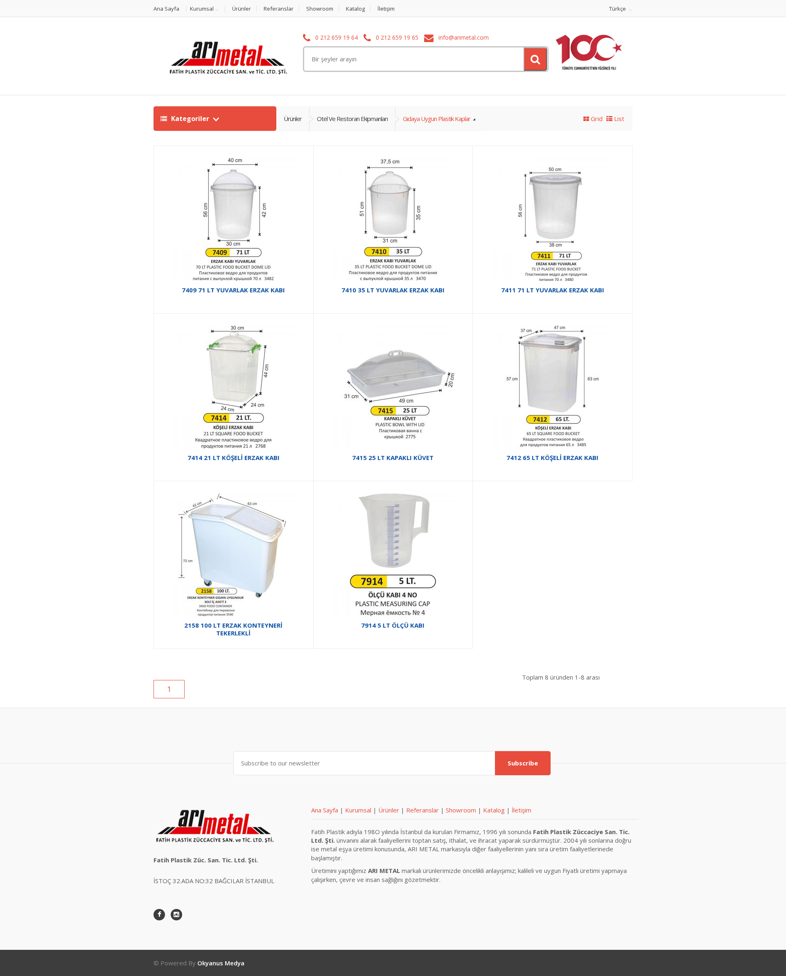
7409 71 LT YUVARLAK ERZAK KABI (233, 290)
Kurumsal (202, 9)
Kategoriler (190, 118)
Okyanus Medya (220, 963)
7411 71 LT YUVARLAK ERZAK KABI (552, 290)
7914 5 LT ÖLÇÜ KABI (393, 625)
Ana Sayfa (166, 9)
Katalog (355, 9)
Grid (596, 118)
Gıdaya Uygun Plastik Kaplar (437, 118)
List (618, 118)
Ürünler (241, 9)
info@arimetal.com (463, 37)
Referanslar (279, 9)
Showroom (319, 9)
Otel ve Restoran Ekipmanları (352, 118)
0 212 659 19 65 (396, 37)
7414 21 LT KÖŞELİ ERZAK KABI (233, 457)
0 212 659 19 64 (336, 37)
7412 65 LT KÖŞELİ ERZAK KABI (552, 457)
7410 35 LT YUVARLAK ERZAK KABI (393, 290)
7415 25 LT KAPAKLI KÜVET (393, 457)
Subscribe (523, 763)
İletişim (386, 9)
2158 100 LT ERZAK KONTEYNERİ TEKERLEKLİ (233, 629)
